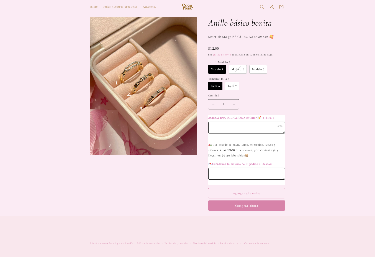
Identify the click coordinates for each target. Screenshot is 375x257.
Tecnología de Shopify (121, 243)
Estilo (219, 62)
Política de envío (229, 243)
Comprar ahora (246, 205)
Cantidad (213, 95)
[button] (262, 7)
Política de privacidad (176, 243)
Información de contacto (256, 243)
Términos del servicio (204, 243)
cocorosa (103, 243)
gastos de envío (222, 54)
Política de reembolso (148, 243)
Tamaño (219, 78)
